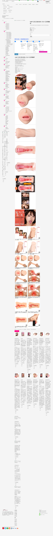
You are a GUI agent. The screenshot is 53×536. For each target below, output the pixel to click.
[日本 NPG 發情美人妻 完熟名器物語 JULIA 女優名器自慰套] (17, 375)
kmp (16, 329)
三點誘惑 (7, 115)
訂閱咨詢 (16, 525)
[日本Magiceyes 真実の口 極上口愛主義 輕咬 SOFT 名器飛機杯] (22, 336)
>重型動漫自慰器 (8, 40)
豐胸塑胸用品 (7, 78)
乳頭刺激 (7, 77)
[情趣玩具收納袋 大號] (6, 137)
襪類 (6, 122)
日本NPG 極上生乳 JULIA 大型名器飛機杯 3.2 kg (47, 341)
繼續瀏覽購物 (4, 16)
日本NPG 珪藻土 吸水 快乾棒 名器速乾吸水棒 (35, 47)
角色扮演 (7, 123)
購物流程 (16, 512)
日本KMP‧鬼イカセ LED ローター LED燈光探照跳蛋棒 (17, 468)
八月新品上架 (7, 23)
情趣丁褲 (7, 118)
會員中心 (16, 522)
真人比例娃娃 (7, 45)
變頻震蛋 (7, 86)
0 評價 (31, 25)
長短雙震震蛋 (7, 87)
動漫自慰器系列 (8, 39)
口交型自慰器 (7, 50)
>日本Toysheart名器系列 (9, 44)
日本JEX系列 (7, 107)
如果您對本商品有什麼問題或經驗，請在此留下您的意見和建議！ (40, 25)
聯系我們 (16, 515)
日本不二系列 (7, 109)
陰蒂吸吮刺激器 (8, 76)
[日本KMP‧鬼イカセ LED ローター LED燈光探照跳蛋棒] (18, 461)
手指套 (6, 112)
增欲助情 (7, 58)
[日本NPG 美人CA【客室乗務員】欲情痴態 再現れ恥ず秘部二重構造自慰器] (47, 375)
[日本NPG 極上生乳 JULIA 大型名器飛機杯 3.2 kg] (47, 336)
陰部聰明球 (7, 79)
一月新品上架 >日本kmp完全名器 (31, 329)
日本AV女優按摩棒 (8, 74)
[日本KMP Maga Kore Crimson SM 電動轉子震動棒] (16, 419)
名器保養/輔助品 (8, 55)
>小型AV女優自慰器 (8, 35)
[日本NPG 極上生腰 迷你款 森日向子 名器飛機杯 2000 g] (34, 336)
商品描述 (16, 54)
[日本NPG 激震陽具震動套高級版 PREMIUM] (29, 375)
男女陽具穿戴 (7, 98)
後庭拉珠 (7, 102)
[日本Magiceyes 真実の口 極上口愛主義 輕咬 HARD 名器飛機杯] (23, 375)
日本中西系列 (7, 110)
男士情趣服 (7, 120)
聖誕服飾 (7, 121)
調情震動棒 (7, 73)
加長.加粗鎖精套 (8, 65)
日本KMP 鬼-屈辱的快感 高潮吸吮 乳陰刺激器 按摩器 (17, 448)
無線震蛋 (7, 85)
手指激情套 (7, 53)
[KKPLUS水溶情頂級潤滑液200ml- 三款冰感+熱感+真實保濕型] (3, 137)
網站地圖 (16, 516)
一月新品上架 (7, 29)
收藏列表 (16, 524)
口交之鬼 (18, 329)
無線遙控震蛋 (7, 84)
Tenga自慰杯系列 (8, 46)
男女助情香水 (7, 92)
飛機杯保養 (7, 128)
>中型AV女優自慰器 (8, 34)
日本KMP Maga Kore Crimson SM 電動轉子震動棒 (18, 424)
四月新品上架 (7, 26)
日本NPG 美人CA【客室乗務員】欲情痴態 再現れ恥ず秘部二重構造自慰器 (48, 384)
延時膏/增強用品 (8, 61)
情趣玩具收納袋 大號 (6, 145)
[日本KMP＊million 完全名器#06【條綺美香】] (16, 488)
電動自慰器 (7, 49)
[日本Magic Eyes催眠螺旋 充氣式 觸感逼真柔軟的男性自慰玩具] (28, 336)
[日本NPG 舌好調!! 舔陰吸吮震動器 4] (41, 375)
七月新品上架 (7, 24)
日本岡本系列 (7, 108)
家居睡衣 (7, 116)
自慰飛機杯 (7, 47)
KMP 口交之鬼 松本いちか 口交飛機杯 (8, 18)
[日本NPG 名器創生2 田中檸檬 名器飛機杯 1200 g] (40, 336)
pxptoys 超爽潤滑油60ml (23, 45)
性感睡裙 (7, 117)
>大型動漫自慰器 (8, 41)
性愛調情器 (7, 96)
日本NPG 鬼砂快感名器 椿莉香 (35, 381)
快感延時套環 (7, 66)
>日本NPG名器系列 (8, 36)
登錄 (4, 0)
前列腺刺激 (7, 51)
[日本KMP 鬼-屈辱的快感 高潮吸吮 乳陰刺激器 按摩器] (16, 443)
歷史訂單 (16, 523)
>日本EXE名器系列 (8, 37)
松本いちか (21, 329)
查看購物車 (3, 17)
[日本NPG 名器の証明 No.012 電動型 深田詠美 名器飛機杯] (16, 336)
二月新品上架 (7, 28)
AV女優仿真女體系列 (8, 32)
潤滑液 (6, 90)
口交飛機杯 (24, 329)
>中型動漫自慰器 (8, 42)
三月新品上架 (7, 27)
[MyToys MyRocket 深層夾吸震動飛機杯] (4, 139)
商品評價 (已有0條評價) (22, 54)
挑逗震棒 (7, 72)
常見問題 (16, 511)
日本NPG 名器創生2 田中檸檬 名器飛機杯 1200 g (41, 341)
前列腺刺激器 (7, 101)
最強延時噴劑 (7, 62)
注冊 (2, 0)
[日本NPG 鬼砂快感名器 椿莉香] (35, 375)
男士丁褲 (7, 54)
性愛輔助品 (7, 97)
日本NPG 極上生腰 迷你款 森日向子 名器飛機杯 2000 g (35, 341)
